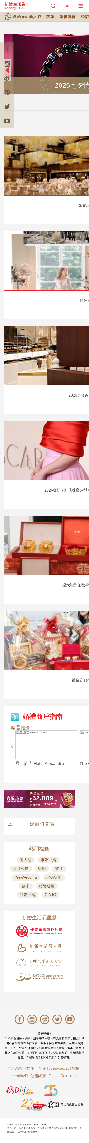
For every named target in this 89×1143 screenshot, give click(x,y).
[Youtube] (7, 121)
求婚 (50, 17)
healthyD (20, 1076)
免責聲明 (63, 1057)
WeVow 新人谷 (27, 17)
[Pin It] (7, 92)
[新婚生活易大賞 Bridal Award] (39, 948)
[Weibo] (7, 78)
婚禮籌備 (68, 17)
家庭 (76, 1068)
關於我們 (18, 1128)
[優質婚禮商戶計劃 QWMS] (39, 931)
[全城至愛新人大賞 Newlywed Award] (39, 962)
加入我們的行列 (57, 1128)
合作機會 (42, 1128)
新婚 (42, 1068)
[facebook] (7, 49)
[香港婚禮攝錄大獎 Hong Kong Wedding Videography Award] (39, 977)
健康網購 (38, 1076)
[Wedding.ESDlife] (15, 6)
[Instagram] (7, 64)
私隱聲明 (21, 1131)
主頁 (9, 1128)
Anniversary (59, 1068)
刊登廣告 (30, 1128)
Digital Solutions (62, 1076)
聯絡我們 (72, 1128)
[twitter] (7, 106)
